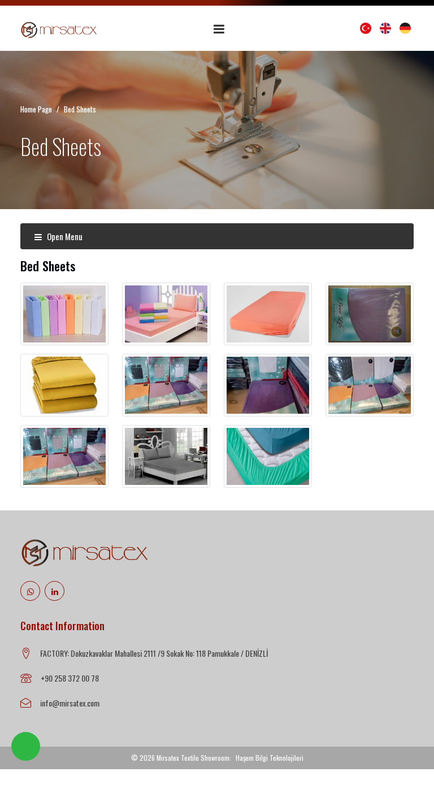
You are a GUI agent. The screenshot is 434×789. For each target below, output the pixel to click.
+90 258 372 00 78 (70, 678)
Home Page (36, 109)
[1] (219, 28)
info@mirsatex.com (69, 703)
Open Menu (64, 236)
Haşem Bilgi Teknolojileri (269, 757)
